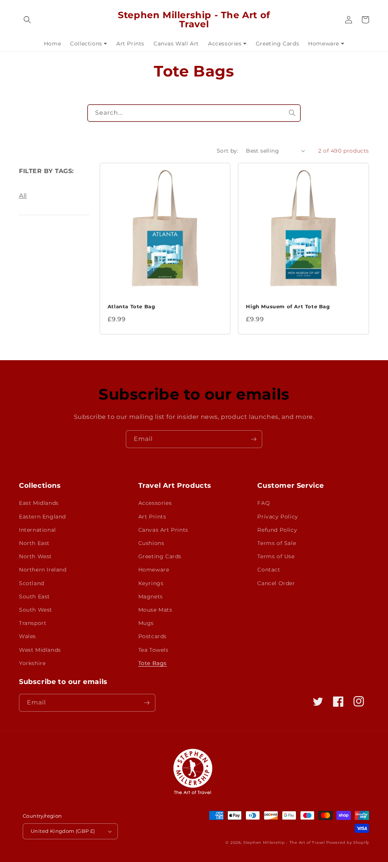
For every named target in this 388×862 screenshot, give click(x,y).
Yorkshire (32, 663)
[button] (27, 19)
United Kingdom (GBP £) (63, 831)
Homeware (153, 569)
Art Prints (152, 516)
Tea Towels (153, 649)
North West (35, 556)
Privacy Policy (277, 516)
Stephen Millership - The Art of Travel (284, 842)
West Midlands (40, 649)
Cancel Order (276, 583)
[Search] (292, 113)
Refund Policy (277, 529)
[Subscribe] (253, 439)
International (37, 529)
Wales (27, 636)
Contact (268, 569)
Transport (32, 623)
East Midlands (39, 503)
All (23, 195)
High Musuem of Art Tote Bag (288, 306)
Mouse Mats (155, 609)
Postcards (152, 636)
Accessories (155, 503)
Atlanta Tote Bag (131, 306)
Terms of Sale (276, 543)
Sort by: (227, 150)
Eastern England (42, 516)
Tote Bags (152, 663)
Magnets (150, 596)
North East (34, 543)
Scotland (31, 583)
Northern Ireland (43, 569)
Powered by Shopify (347, 842)
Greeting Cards (159, 556)
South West (35, 609)
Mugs (146, 623)
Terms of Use (275, 556)
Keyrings (151, 583)
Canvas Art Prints (163, 529)
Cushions (151, 543)
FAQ (263, 503)
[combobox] (194, 113)
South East (34, 596)
